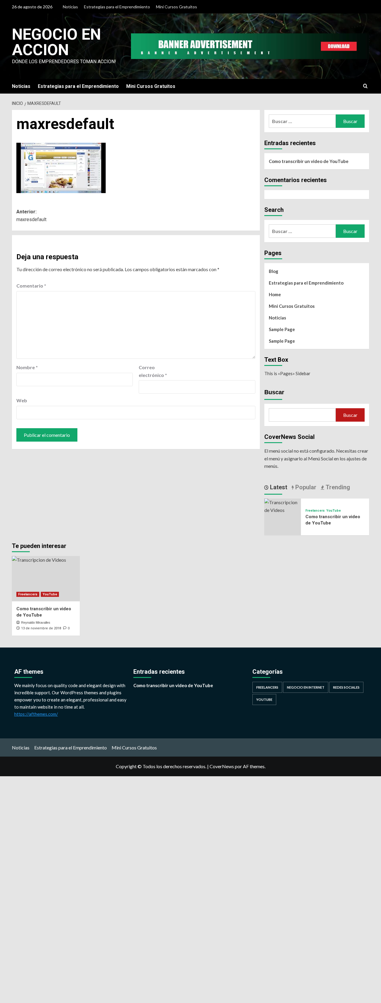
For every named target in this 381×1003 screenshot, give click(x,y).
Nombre (27, 367)
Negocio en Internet (305, 687)
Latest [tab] (277, 487)
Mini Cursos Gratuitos (176, 6)
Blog (273, 271)
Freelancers (315, 510)
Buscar (274, 392)
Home (275, 294)
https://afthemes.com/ (36, 714)
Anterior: (31, 215)
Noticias (70, 6)
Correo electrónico (153, 371)
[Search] (365, 86)
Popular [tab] (305, 487)
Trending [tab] (337, 487)
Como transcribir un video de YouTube (309, 161)
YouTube (333, 510)
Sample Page (282, 329)
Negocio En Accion (56, 42)
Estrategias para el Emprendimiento (117, 6)
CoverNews (222, 766)
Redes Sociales (346, 687)
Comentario (31, 285)
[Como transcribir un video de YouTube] (282, 505)
